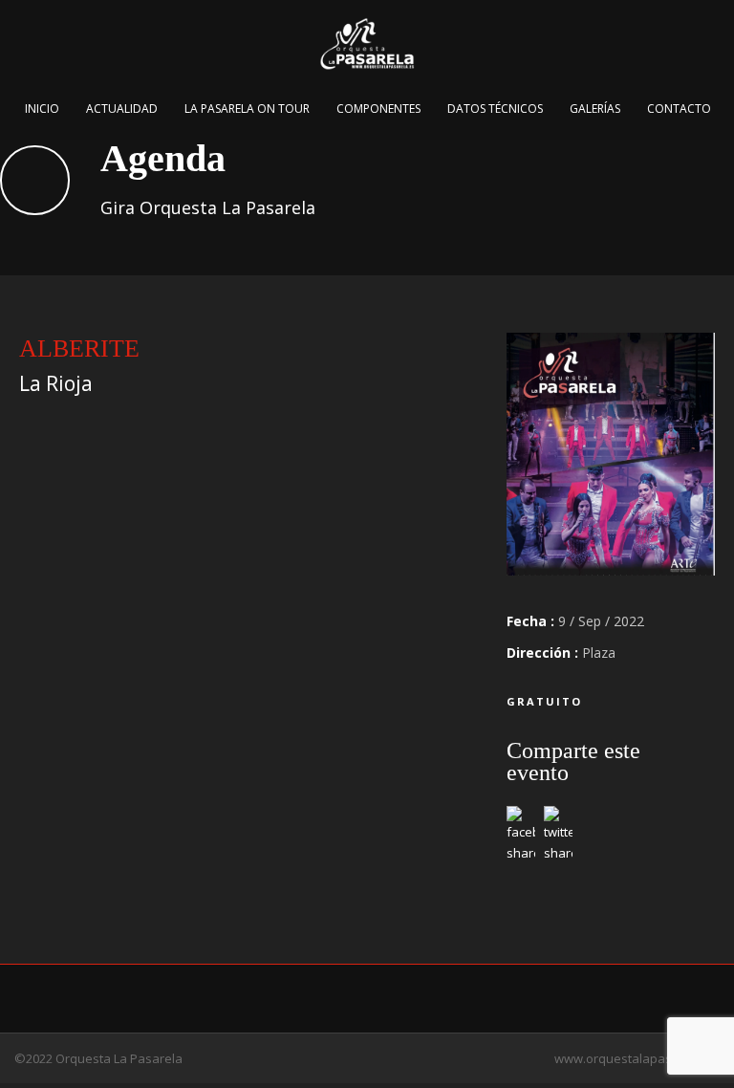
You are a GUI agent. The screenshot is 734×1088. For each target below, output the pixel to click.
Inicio (42, 108)
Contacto (679, 108)
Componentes (378, 108)
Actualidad (122, 108)
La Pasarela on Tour (247, 108)
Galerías (595, 108)
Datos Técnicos (495, 108)
